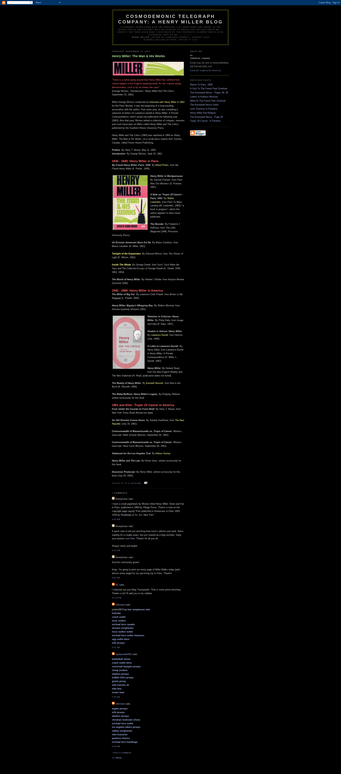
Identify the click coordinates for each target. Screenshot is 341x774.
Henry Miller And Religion (203, 113)
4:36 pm (116, 519)
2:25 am (116, 697)
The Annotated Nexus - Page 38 (206, 117)
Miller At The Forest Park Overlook (208, 100)
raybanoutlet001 (123, 654)
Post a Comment (122, 753)
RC (117, 584)
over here (130, 538)
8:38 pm (116, 746)
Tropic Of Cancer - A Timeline (205, 121)
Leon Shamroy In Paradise (203, 108)
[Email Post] (145, 483)
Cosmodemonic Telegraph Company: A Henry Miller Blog (170, 19)
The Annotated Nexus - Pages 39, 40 (209, 92)
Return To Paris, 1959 (201, 84)
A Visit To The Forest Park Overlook (208, 88)
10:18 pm (116, 598)
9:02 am (116, 578)
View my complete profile (205, 71)
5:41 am (116, 647)
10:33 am (135, 483)
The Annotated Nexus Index (204, 104)
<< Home (116, 757)
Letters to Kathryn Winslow (204, 96)
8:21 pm (116, 550)
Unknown (120, 604)
